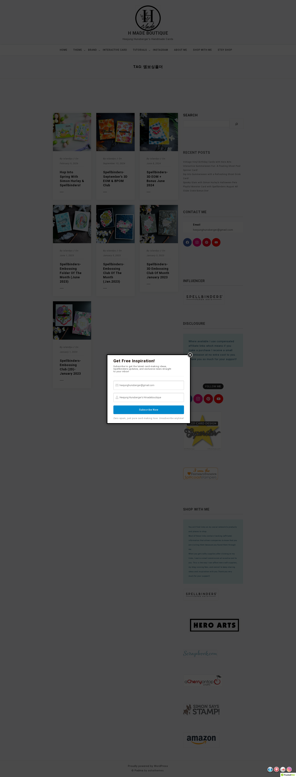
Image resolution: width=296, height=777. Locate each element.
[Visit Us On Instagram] (289, 769)
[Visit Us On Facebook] (270, 769)
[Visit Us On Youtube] (283, 769)
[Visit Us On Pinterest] (276, 769)
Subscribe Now (148, 409)
